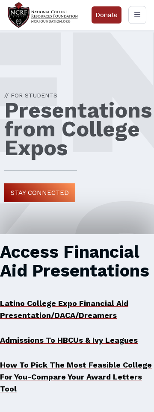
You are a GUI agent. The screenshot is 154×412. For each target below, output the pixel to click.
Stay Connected (40, 193)
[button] (137, 15)
